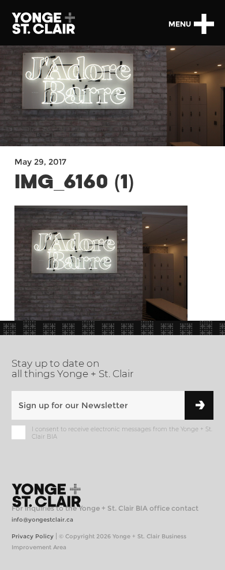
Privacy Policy (33, 536)
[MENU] (203, 24)
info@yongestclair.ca (42, 519)
